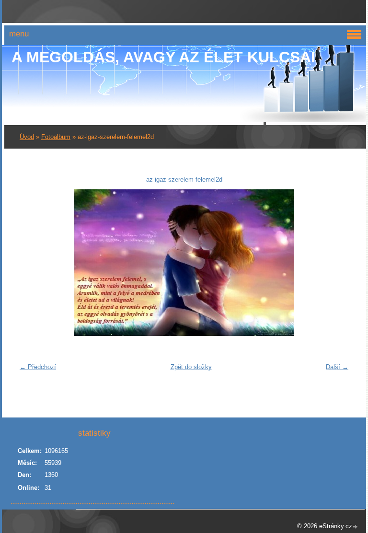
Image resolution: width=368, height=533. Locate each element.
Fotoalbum (55, 136)
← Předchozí (38, 367)
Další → (337, 367)
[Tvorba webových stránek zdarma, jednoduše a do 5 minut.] (355, 527)
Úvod (27, 136)
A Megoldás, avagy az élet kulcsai (163, 57)
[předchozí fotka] (30, 262)
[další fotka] (337, 262)
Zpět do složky (191, 367)
